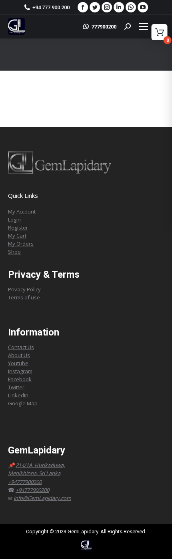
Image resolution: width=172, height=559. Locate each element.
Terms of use (24, 297)
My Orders (21, 243)
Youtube (18, 363)
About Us (19, 355)
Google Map (23, 403)
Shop (14, 251)
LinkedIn (18, 395)
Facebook (20, 379)
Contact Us (21, 347)
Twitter (16, 387)
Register (18, 227)
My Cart (17, 235)
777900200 (103, 27)
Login (14, 219)
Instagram (20, 371)
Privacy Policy (24, 289)
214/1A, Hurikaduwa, (40, 465)
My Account (22, 211)
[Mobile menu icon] (149, 26)
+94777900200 (25, 482)
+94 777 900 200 (51, 7)
